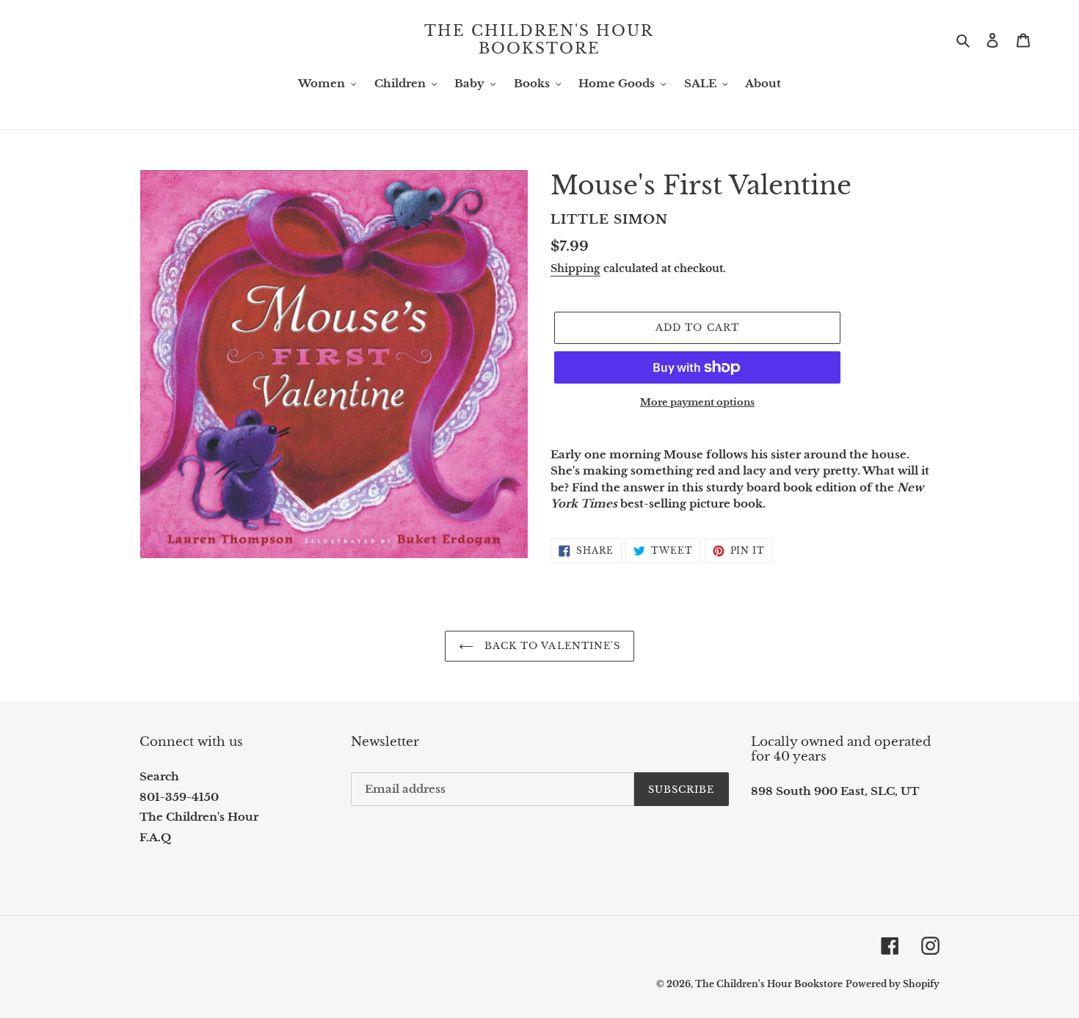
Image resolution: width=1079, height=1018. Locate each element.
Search (159, 776)
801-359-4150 (179, 797)
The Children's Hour (198, 817)
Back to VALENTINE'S (550, 646)
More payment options (697, 402)
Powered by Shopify (893, 983)
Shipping (575, 268)
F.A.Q (155, 837)
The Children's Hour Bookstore (539, 39)
